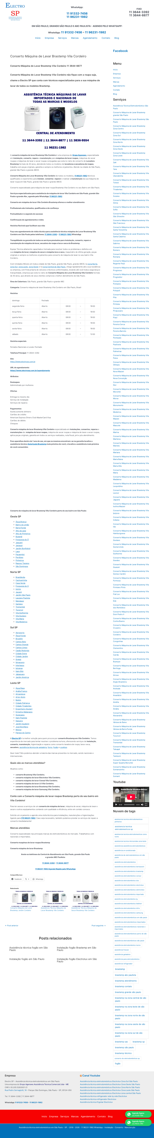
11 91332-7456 (77, 13)
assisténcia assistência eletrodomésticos (130, 846)
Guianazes (20, 715)
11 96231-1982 (77, 17)
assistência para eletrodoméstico (127, 959)
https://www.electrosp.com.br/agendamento (30, 370)
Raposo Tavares (22, 563)
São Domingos (22, 566)
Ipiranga (19, 668)
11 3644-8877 (62, 863)
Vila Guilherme (22, 613)
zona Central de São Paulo (54, 267)
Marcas (116, 82)
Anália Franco (21, 691)
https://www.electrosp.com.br (22, 362)
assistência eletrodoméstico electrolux (129, 885)
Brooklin (19, 639)
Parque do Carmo (23, 733)
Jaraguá (19, 545)
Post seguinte (99, 925)
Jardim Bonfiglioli (23, 548)
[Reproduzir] (116, 804)
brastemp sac (121, 1041)
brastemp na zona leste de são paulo (129, 1008)
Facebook (120, 51)
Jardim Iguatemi (22, 724)
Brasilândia (20, 577)
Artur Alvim (20, 697)
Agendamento (119, 86)
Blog (115, 94)
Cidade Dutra (21, 653)
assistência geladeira (122, 954)
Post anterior (11, 925)
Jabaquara (20, 674)
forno (50, 747)
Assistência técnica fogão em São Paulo (28, 949)
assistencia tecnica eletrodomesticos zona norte (131, 835)
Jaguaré (19, 542)
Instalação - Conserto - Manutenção (120, 1127)
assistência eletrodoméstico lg (126, 899)
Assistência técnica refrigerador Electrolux (98, 1099)
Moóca (18, 730)
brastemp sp (139, 1041)
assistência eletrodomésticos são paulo (129, 941)
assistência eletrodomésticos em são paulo (131, 917)
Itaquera (19, 721)
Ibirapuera (20, 662)
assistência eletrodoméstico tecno (128, 945)
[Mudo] (142, 804)
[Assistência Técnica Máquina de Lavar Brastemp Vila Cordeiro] (55, 899)
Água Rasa (20, 688)
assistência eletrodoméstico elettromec (129, 890)
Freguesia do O (22, 586)
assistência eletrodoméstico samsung (129, 913)
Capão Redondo (22, 650)
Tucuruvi (19, 610)
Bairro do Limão (22, 525)
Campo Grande (22, 644)
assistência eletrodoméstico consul (128, 876)
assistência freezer (122, 950)
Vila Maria (20, 619)
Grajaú (18, 659)
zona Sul (14, 267)
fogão (55, 747)
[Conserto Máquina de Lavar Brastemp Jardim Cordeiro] (24, 899)
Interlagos (20, 665)
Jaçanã (19, 592)
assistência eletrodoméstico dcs (127, 880)
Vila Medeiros (21, 622)
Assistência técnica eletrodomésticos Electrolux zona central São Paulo (110, 1093)
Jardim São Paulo (23, 595)
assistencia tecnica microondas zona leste (130, 841)
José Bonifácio (22, 727)
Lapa (18, 551)
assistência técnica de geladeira (33, 747)
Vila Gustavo (21, 616)
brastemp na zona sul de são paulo (128, 1034)
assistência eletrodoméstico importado (129, 894)
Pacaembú (20, 554)
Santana (19, 604)
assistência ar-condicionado (125, 850)
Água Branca (21, 522)
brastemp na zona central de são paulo (130, 999)
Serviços (117, 78)
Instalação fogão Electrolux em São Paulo (77, 960)
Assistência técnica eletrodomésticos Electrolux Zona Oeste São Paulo (110, 1084)
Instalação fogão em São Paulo (26, 959)
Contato (116, 90)
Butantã (19, 536)
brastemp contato (123, 986)
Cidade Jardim (22, 656)
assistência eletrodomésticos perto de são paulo (131, 935)
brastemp (120, 969)
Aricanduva (20, 694)
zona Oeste (33, 267)
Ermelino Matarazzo (24, 712)
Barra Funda (21, 528)
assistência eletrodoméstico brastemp (129, 871)
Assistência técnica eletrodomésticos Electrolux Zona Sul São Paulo (109, 1081)
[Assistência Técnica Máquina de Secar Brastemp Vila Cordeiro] (85, 899)
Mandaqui (20, 601)
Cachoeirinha (21, 580)
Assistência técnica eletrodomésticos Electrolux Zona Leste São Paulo (110, 1090)
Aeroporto (20, 633)
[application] (131, 797)
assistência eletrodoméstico (125, 862)
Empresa (117, 74)
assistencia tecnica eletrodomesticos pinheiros (128, 820)
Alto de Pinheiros (23, 533)
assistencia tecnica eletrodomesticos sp (124, 827)
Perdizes (19, 557)
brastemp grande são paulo (128, 992)
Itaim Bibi (19, 671)
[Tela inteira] (146, 804)
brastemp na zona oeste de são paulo (130, 1025)
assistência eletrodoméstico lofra (127, 908)
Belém (18, 700)
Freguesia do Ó (22, 539)
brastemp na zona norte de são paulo (130, 1017)
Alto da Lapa (21, 531)
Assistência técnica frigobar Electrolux (96, 1102)
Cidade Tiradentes (23, 706)
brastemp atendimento (126, 981)
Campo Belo (21, 642)
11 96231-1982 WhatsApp (92, 1127)
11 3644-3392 (51, 234)
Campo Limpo (21, 647)
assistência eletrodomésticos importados (130, 922)
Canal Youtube (91, 1075)
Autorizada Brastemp (37, 444)
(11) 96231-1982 (28, 818)
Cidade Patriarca (23, 703)
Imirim (18, 589)
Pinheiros (20, 560)
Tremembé (20, 607)
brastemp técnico (123, 1053)
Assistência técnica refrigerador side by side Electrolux (103, 1096)
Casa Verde (20, 583)
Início (115, 69)
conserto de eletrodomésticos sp (127, 1058)
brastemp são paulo (124, 1047)
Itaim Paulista (21, 718)
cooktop (63, 747)
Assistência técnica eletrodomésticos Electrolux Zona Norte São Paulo (110, 1087)
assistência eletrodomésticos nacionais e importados (130, 928)
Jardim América (22, 677)
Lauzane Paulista (23, 598)
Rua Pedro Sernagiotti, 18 (15, 1090)
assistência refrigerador (123, 964)
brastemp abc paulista (125, 975)
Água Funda (21, 636)
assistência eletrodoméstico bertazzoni (129, 867)
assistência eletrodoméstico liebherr (128, 903)
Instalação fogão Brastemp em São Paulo (76, 949)
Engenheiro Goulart (24, 709)
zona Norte (92, 264)
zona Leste (23, 267)
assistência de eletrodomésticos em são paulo (130, 856)
